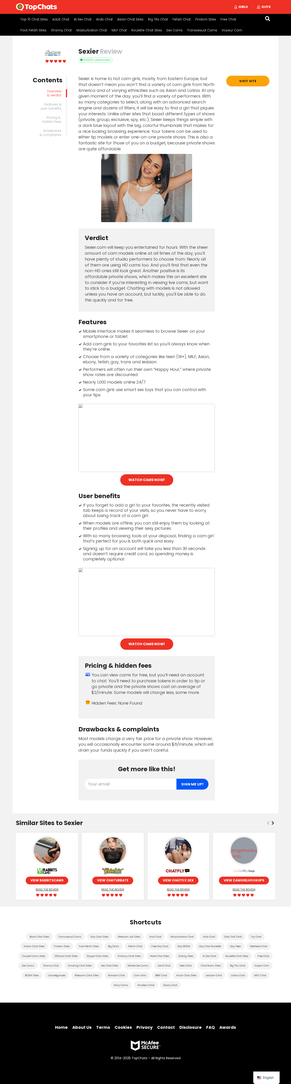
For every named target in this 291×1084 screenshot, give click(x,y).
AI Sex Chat (83, 19)
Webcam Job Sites (129, 936)
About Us (82, 1027)
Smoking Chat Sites (80, 965)
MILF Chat (119, 30)
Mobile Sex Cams (138, 965)
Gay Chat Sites (99, 936)
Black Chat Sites (39, 936)
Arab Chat (104, 19)
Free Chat (228, 19)
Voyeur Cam (232, 30)
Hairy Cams (121, 985)
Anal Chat (155, 936)
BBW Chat (161, 975)
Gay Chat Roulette (210, 946)
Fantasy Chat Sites (129, 956)
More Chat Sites (159, 956)
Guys (266, 7)
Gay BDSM (184, 946)
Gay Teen (235, 946)
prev (268, 823)
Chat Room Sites (211, 965)
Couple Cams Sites (33, 956)
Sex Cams (174, 30)
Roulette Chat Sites (146, 30)
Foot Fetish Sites (33, 30)
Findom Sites (205, 19)
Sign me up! (192, 784)
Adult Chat (60, 19)
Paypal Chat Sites (97, 956)
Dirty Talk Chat (233, 936)
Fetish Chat (182, 19)
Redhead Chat (258, 946)
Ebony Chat (170, 985)
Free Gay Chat (159, 946)
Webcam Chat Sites (87, 975)
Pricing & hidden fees (51, 119)
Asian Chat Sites (130, 19)
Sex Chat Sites (109, 965)
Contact (166, 1027)
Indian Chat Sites (34, 946)
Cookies (123, 1027)
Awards (227, 1027)
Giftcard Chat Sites (66, 956)
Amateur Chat (145, 985)
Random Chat (116, 975)
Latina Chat (238, 975)
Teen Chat (186, 965)
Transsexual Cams (202, 30)
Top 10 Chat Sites (34, 19)
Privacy (144, 1027)
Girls (243, 7)
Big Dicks (113, 946)
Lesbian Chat (214, 975)
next (273, 823)
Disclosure (190, 1027)
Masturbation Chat (91, 30)
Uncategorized (56, 975)
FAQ (210, 1027)
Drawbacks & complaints (50, 132)
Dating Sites (185, 956)
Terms (103, 1027)
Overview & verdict (54, 93)
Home (61, 1027)
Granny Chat (61, 30)
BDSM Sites (32, 975)
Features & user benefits (50, 106)
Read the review (47, 889)
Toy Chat (256, 936)
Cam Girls (140, 975)
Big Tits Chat (158, 19)
